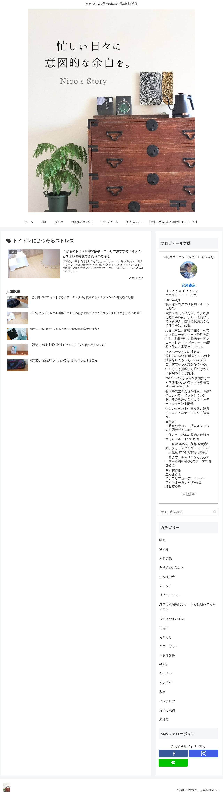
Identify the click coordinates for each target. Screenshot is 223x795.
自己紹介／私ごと (171, 567)
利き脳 (164, 549)
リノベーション (170, 595)
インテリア (167, 701)
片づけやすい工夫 (171, 619)
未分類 (164, 719)
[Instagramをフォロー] (188, 494)
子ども (164, 664)
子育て (164, 628)
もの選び (165, 683)
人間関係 (165, 558)
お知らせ (165, 637)
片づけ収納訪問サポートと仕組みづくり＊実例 (187, 606)
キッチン (165, 673)
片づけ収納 (167, 710)
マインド (165, 586)
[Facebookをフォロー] (184, 494)
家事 (162, 692)
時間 (162, 540)
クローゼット (168, 646)
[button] (215, 512)
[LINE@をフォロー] (193, 494)
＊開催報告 (167, 655)
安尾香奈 (188, 285)
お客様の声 (167, 577)
